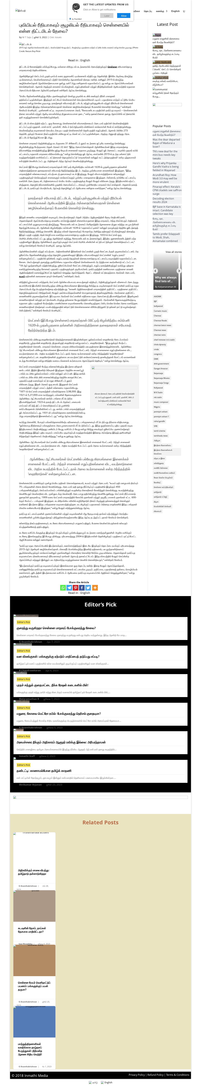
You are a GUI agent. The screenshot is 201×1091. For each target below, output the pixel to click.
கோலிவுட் (157, 482)
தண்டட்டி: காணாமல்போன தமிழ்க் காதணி (44, 770)
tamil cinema (159, 430)
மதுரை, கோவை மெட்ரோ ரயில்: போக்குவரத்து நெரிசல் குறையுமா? (59, 713)
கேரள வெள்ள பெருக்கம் (163, 477)
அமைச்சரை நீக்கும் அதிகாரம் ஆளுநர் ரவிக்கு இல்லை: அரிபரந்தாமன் (61, 742)
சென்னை (112, 66)
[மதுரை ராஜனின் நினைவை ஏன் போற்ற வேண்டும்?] (157, 35)
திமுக (156, 501)
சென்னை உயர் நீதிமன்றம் (163, 487)
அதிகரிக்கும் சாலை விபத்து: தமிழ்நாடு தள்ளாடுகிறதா (34, 862)
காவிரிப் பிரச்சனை (161, 468)
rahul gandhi (159, 421)
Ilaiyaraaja (158, 373)
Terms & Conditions (177, 1075)
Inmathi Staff (27, 755)
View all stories (174, 251)
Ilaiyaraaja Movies (162, 378)
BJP (155, 301)
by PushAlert (77, 19)
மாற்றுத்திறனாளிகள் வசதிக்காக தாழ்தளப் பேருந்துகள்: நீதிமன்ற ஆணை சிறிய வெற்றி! (34, 1037)
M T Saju (26, 37)
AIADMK (157, 296)
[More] (95, 588)
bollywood (158, 306)
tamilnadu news (161, 435)
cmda (156, 349)
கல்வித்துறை (159, 463)
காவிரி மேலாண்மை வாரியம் (164, 472)
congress (158, 354)
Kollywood (158, 387)
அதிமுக (157, 440)
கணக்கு (160, 11)
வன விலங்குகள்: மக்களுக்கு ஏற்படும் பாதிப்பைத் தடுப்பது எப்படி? (58, 656)
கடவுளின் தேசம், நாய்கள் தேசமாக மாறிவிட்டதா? (34, 918)
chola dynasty (160, 344)
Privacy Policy (137, 1075)
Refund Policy (155, 1075)
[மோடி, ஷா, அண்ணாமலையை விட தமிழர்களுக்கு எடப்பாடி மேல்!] (158, 47)
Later (106, 15)
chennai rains (160, 335)
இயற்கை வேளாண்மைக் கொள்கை (163, 452)
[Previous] (155, 271)
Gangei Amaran (161, 368)
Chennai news (160, 330)
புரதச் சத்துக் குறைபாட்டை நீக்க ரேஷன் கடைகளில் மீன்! (52, 685)
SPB (155, 426)
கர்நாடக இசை (159, 458)
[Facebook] (82, 588)
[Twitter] (88, 588)
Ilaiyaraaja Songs (161, 382)
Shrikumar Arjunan (30, 784)
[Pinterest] (75, 588)
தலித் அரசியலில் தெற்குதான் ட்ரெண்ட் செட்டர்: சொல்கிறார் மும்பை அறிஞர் (167, 69)
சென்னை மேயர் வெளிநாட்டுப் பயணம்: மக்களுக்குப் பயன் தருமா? (34, 976)
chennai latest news (162, 325)
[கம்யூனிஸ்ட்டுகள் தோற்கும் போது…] (160, 89)
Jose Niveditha (25, 943)
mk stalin (158, 397)
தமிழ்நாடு (157, 492)
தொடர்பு (148, 11)
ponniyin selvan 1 (161, 416)
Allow (124, 15)
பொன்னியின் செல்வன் (162, 506)
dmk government (161, 363)
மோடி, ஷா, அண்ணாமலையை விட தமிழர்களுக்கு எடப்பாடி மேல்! (167, 54)
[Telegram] (69, 588)
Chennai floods (160, 320)
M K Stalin (158, 392)
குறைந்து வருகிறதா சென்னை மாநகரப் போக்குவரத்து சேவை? (56, 628)
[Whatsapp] (63, 588)
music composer (161, 402)
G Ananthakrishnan (30, 641)
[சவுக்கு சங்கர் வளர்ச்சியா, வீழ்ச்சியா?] (160, 77)
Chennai (157, 315)
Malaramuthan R (29, 698)
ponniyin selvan (160, 411)
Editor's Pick (23, 622)
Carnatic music (160, 311)
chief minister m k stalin (164, 339)
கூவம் (22, 276)
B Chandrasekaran (30, 670)
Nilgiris (157, 407)
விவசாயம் (157, 511)
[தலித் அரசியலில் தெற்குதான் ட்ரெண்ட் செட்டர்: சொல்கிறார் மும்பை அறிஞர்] (162, 62)
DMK (156, 359)
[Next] (179, 271)
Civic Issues (55, 37)
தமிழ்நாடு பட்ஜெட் (161, 496)
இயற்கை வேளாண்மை (162, 445)
